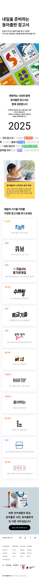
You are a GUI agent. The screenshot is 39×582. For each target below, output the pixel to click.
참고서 (14, 553)
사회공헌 (4, 556)
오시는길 (8, 565)
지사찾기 (15, 565)
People (29, 546)
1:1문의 (22, 565)
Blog (20, 537)
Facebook (30, 537)
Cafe (25, 537)
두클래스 (22, 550)
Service (22, 546)
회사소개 (4, 550)
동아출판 (22, 553)
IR (3, 565)
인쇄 (13, 556)
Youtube (35, 537)
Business (15, 546)
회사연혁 (4, 553)
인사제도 (29, 550)
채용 (28, 556)
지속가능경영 (5, 559)
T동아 (21, 556)
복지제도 (29, 553)
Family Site (6, 538)
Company (5, 546)
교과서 (14, 550)
